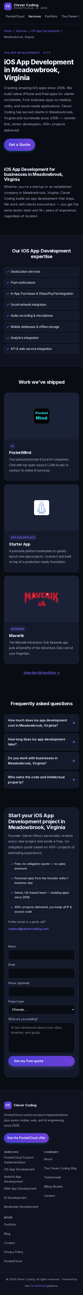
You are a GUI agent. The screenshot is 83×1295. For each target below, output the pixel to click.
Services (34, 16)
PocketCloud (15, 16)
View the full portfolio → (41, 673)
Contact (9, 1243)
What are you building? (23, 1019)
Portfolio (51, 16)
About (48, 1159)
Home (7, 31)
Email (11, 964)
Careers (49, 1196)
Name (12, 946)
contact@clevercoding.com (28, 928)
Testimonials (52, 1177)
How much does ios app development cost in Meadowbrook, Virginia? (37, 722)
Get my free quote (28, 1061)
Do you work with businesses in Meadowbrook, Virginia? (33, 760)
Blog (7, 1234)
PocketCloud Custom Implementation (19, 1160)
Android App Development (13, 1179)
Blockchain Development (21, 1207)
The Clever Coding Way (60, 1168)
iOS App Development (45, 31)
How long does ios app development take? (36, 741)
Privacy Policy (13, 1252)
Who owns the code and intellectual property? (36, 779)
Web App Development (20, 1188)
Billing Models (53, 1186)
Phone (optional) (19, 983)
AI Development (15, 1198)
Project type (16, 1001)
